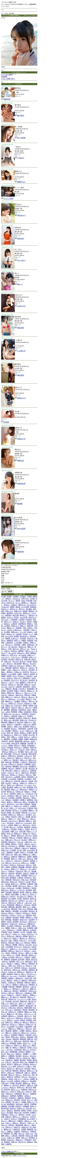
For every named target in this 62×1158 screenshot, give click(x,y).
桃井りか (4, 873)
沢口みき (20, 703)
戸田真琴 (4, 932)
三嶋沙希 (19, 686)
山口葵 (28, 882)
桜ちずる (29, 835)
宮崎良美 (13, 1096)
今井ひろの (18, 613)
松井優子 (29, 814)
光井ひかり (30, 934)
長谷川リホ (32, 617)
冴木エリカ (26, 1043)
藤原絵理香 (18, 741)
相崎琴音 (10, 640)
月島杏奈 (8, 917)
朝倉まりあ (7, 714)
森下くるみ (5, 1051)
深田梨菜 (16, 800)
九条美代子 (9, 1060)
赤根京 (7, 817)
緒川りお (17, 697)
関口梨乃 (16, 760)
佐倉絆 (9, 812)
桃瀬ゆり (16, 984)
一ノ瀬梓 (33, 1054)
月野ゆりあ (5, 1024)
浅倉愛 (32, 873)
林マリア (34, 829)
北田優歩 (23, 596)
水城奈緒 (4, 665)
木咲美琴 (21, 1135)
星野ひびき (20, 835)
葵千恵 (33, 817)
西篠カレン (21, 1028)
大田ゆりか (9, 1093)
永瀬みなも (25, 1127)
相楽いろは (18, 726)
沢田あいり (13, 775)
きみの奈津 (31, 850)
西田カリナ (21, 814)
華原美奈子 (26, 888)
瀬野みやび (12, 1121)
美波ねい (27, 791)
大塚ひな (16, 621)
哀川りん (24, 670)
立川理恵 (7, 632)
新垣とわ (17, 974)
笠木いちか (29, 1133)
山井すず (13, 1091)
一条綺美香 (13, 619)
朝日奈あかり (24, 636)
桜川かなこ (32, 938)
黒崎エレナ (28, 722)
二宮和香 (19, 930)
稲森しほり (9, 840)
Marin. (29, 710)
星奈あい (10, 1020)
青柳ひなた (19, 1140)
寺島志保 (14, 716)
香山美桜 (10, 787)
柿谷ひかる (12, 903)
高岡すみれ (32, 980)
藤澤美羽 (10, 613)
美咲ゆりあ (12, 999)
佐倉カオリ (16, 670)
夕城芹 (18, 875)
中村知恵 (19, 837)
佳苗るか (32, 615)
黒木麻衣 (32, 1010)
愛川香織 (16, 762)
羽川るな (4, 993)
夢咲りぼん (15, 1037)
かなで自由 (32, 949)
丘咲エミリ (16, 934)
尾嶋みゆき (23, 1001)
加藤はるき (5, 1096)
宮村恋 (7, 953)
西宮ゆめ (11, 942)
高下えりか (18, 947)
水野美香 (23, 884)
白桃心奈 (11, 873)
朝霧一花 (8, 1047)
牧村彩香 (17, 1110)
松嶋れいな (5, 655)
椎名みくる (10, 634)
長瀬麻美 (4, 768)
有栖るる (14, 1142)
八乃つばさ (9, 1049)
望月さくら (10, 955)
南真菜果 (21, 328)
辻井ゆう (22, 775)
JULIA (15, 676)
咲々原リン (16, 1102)
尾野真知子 (26, 678)
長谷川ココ (19, 823)
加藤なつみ (9, 705)
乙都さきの (16, 1033)
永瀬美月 (17, 1081)
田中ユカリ (9, 1010)
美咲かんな (18, 806)
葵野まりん (5, 1091)
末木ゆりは (26, 1075)
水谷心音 (30, 682)
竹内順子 (30, 716)
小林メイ (8, 984)
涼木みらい (25, 770)
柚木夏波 (13, 1043)
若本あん (23, 1037)
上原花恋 (19, 634)
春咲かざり (18, 833)
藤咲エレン (5, 997)
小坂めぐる (12, 665)
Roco (17, 682)
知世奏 (29, 1060)
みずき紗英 (22, 655)
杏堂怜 (29, 1110)
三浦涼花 (30, 808)
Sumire (23, 934)
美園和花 (11, 1058)
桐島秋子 (21, 1035)
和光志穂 (24, 754)
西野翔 (9, 676)
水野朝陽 (27, 764)
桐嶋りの (29, 821)
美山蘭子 (8, 730)
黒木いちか (9, 611)
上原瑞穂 (17, 777)
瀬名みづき (26, 833)
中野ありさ (12, 764)
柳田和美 (19, 907)
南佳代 (7, 1037)
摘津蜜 (20, 503)
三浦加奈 (20, 877)
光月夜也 (11, 798)
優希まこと (9, 806)
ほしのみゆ (12, 653)
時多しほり (21, 1091)
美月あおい (21, 215)
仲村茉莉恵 (22, 728)
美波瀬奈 (16, 919)
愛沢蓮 (15, 689)
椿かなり (13, 827)
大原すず (19, 995)
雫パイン (11, 600)
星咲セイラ (31, 997)
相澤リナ (17, 640)
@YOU (3, 747)
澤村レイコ (7, 621)
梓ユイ (18, 772)
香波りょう (30, 831)
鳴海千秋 (30, 1039)
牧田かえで (19, 758)
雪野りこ (14, 737)
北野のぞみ (19, 785)
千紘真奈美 (28, 1026)
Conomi (16, 1020)
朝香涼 (16, 940)
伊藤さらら (23, 783)
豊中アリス (9, 1041)
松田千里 (8, 1070)
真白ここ (4, 1058)
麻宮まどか (9, 781)
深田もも (27, 684)
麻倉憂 (7, 638)
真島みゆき (23, 789)
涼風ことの (23, 760)
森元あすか (32, 1001)
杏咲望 (23, 745)
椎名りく (7, 835)
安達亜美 (16, 921)
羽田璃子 (16, 932)
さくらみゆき (23, 949)
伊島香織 (12, 718)
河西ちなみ (5, 775)
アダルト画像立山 (7, 1151)
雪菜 (8, 737)
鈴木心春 (17, 781)
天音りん (29, 865)
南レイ (20, 284)
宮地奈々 (4, 982)
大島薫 (32, 863)
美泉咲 (29, 733)
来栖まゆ (27, 982)
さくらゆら (28, 785)
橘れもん (26, 663)
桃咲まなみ (22, 605)
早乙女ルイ (21, 676)
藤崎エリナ (9, 697)
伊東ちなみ (5, 850)
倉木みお (27, 942)
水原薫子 (26, 1054)
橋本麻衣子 (23, 991)
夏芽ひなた (19, 993)
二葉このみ (28, 903)
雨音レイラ (22, 716)
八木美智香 (9, 947)
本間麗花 (24, 875)
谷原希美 (13, 793)
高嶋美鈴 (4, 1106)
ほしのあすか (31, 605)
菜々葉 (19, 850)
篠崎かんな (7, 1129)
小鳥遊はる (28, 993)
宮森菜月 (17, 1131)
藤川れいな (23, 938)
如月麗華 (11, 1106)
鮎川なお (23, 661)
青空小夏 (16, 615)
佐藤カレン (13, 949)
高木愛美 (14, 1035)
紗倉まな (7, 623)
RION (10, 932)
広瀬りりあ (9, 854)
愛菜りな (4, 819)
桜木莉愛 (29, 600)
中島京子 (19, 913)
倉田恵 (34, 1072)
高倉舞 (31, 705)
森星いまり (26, 907)
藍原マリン (15, 884)
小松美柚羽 (13, 1005)
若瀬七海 (27, 659)
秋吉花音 (21, 959)
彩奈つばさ (25, 879)
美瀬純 (26, 739)
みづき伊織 (25, 607)
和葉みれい (26, 798)
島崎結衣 (10, 852)
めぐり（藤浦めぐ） (22, 603)
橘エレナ (21, 707)
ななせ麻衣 (19, 1026)
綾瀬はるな (33, 739)
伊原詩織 (10, 747)
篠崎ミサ (30, 647)
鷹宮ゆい (10, 980)
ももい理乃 (19, 804)
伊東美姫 (30, 640)
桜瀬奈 (19, 1043)
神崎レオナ (32, 840)
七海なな (7, 651)
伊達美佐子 (12, 1098)
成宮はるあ (5, 882)
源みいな (26, 1049)
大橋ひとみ (29, 730)
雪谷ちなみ (13, 882)
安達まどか (32, 955)
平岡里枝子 (28, 1140)
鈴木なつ (14, 1119)
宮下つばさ (5, 619)
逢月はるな (10, 804)
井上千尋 (32, 735)
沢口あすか (32, 720)
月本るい (13, 896)
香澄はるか (16, 879)
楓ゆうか (14, 858)
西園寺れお (22, 856)
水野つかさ (13, 655)
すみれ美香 (10, 1026)
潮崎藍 (7, 928)
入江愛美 (7, 626)
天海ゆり (34, 827)
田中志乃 (16, 1085)
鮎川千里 (7, 909)
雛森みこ (32, 810)
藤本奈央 (22, 821)
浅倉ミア (33, 1041)
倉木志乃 (13, 1108)
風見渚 (22, 1020)
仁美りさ (8, 1062)
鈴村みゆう (12, 842)
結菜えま (20, 903)
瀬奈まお (12, 837)
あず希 (22, 932)
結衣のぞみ (23, 919)
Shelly (10, 940)
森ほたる (11, 1075)
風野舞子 (21, 651)
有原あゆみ (29, 1005)
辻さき (32, 796)
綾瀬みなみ (18, 611)
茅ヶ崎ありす (14, 997)
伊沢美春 (26, 1112)
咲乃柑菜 (10, 1112)
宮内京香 (7, 1089)
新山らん (32, 697)
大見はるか (10, 1140)
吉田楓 (23, 1102)
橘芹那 (7, 894)
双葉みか (11, 695)
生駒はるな (19, 1018)
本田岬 (25, 735)
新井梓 (22, 892)
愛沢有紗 (23, 1060)
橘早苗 (26, 1104)
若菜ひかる (19, 659)
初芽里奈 (29, 867)
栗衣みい (16, 1123)
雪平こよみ (20, 961)
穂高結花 (4, 900)
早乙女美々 (10, 823)
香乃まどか (22, 1142)
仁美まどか (28, 756)
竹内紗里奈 (31, 745)
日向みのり (21, 1066)
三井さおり (32, 1077)
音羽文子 (10, 1064)
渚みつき (21, 1133)
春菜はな (14, 651)
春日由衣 (33, 772)
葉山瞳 (34, 871)
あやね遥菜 (21, 528)
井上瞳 (25, 768)
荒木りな (32, 701)
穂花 (27, 653)
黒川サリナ (28, 1016)
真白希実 (8, 810)
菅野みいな (23, 668)
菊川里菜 (16, 720)
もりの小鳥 (32, 940)
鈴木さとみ (21, 665)
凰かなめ (4, 940)
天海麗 (29, 596)
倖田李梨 (7, 789)
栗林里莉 (7, 739)
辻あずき (11, 686)
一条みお (26, 1079)
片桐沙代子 (16, 1129)
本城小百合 (32, 762)
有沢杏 (20, 844)
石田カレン (9, 1127)
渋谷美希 (30, 743)
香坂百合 (19, 936)
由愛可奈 (16, 668)
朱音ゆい (7, 605)
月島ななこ (23, 869)
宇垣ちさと (23, 940)
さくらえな (32, 812)
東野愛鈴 (7, 710)
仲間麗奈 (22, 846)
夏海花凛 (32, 963)
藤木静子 (23, 1085)
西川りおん (9, 848)
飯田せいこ (12, 1016)
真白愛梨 (16, 911)
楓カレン (27, 1125)
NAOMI (28, 846)
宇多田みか (18, 926)
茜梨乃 (3, 926)
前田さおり (5, 890)
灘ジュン (27, 871)
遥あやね (4, 1066)
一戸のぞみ (21, 890)
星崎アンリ (12, 819)
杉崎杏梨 (20, 779)
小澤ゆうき (9, 861)
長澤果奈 (29, 1020)
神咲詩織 (8, 668)
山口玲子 (8, 783)
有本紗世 (5, 837)
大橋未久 (26, 642)
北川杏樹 (10, 691)
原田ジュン (13, 749)
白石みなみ (21, 865)
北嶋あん (10, 1131)
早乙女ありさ (12, 846)
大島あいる (18, 672)
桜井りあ (16, 649)
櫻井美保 (14, 909)
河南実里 (32, 984)
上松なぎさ (21, 306)
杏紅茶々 (10, 963)
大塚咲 (19, 674)
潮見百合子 (5, 924)
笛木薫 (28, 817)
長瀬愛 (9, 596)
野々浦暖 (14, 1133)
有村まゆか (19, 1104)
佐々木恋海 (21, 137)
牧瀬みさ (19, 1054)
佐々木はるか (12, 647)
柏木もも (33, 1064)
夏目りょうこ (15, 1089)
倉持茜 (15, 886)
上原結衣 (14, 623)
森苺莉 (23, 1110)
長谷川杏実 (15, 743)
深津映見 (19, 628)
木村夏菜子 (32, 766)
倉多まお (24, 781)
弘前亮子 (26, 861)
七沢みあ (8, 1039)
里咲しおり (22, 858)
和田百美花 (32, 754)
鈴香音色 (29, 619)
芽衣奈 (16, 617)
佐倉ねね (24, 980)
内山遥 (31, 781)
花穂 (24, 850)
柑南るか (8, 1117)
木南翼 (23, 1129)
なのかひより (12, 821)
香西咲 (12, 607)
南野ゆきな (12, 756)
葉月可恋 (16, 1062)
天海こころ (22, 1003)
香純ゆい (14, 844)
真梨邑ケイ (29, 917)
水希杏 (27, 829)
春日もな (11, 768)
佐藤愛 (20, 739)
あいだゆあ (9, 636)
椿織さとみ (10, 1014)
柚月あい (10, 802)
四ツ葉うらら (31, 974)
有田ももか (32, 1089)
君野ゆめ (8, 689)
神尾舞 (22, 917)
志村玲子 (26, 806)
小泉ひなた (25, 1117)
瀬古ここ (30, 886)
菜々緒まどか (21, 896)
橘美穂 (16, 1060)
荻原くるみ (23, 1062)
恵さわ (33, 819)
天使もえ (16, 783)
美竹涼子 (10, 724)
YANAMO (4, 1098)
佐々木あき (5, 865)
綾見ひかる (19, 695)
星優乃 (16, 691)
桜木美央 (16, 917)
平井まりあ (16, 754)
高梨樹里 (7, 1133)
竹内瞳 (12, 1083)
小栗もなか (10, 1072)
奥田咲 (18, 600)
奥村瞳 (13, 835)
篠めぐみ (19, 796)
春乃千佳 (29, 1087)
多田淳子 (22, 1114)
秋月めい (27, 951)
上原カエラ (15, 638)
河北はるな (26, 947)
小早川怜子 (22, 689)
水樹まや (21, 944)
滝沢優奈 (29, 609)
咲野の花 (23, 1047)
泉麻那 (23, 640)
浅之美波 (27, 1068)
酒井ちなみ (7, 720)
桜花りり (33, 1106)
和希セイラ (31, 1102)
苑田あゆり (19, 978)
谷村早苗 (32, 680)
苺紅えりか (7, 938)
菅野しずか (12, 965)
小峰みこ (7, 1035)
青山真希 (33, 1081)
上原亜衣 (22, 619)
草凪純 (10, 745)
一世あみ (21, 158)
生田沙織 (4, 842)
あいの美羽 (31, 1119)
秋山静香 (32, 802)
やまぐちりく (5, 657)
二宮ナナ (11, 682)
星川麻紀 (21, 751)
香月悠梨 (17, 644)
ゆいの (6, 793)
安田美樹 (25, 657)
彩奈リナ (14, 928)
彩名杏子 (5, 741)
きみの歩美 (23, 617)
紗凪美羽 (11, 986)
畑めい (7, 1135)
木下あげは (5, 1005)
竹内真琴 (14, 829)
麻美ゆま (10, 672)
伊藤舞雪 (11, 1056)
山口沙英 (16, 1001)
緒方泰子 (16, 991)
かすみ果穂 (12, 674)
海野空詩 (29, 915)
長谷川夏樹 (15, 894)
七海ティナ (31, 1123)
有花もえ (24, 968)
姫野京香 (30, 626)
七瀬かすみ (28, 842)
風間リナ (4, 1056)
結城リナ (16, 938)
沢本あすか (27, 718)
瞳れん (25, 802)
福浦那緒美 (13, 1051)
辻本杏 (35, 835)
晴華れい (33, 995)
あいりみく (13, 976)
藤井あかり (16, 989)
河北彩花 (26, 1064)
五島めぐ (27, 1096)
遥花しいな (19, 942)
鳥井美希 (23, 997)
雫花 (33, 1075)
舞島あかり (19, 905)
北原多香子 (28, 712)
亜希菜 (25, 705)
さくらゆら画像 (6, 74)
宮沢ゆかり (26, 913)
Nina (24, 787)
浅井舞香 (7, 728)
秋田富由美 (10, 905)
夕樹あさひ (5, 829)
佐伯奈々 (30, 632)
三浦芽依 (8, 1144)
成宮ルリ (17, 770)
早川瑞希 (30, 852)
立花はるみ (19, 871)
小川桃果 (13, 850)
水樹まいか (5, 1043)
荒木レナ (33, 894)
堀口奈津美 (18, 663)
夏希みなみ (18, 802)
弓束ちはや (5, 1083)
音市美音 (32, 670)
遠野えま (30, 1085)
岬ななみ (29, 1028)
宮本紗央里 (22, 710)
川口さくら (21, 915)
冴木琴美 (24, 970)
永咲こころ (13, 808)
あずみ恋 (29, 944)
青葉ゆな (29, 1031)
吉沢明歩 (4, 659)
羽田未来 (21, 238)
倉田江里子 (29, 961)
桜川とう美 (29, 751)
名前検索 (4, 76)
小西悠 (23, 644)
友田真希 (7, 680)
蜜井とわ (8, 863)
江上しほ (20, 842)
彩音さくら (21, 965)
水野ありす (21, 439)
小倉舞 (16, 852)
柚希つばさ (18, 1041)
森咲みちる (27, 837)
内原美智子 (5, 1114)
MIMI (27, 749)
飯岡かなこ (9, 701)
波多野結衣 (22, 623)
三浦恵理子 (25, 714)
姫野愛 (7, 844)
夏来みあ (23, 1070)
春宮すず (33, 898)
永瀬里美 (30, 884)
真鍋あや (30, 1142)
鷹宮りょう (19, 693)
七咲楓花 (16, 596)
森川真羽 (17, 1100)
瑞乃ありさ (10, 1068)
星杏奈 (34, 724)
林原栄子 (27, 804)
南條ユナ (16, 1047)
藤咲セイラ (15, 869)
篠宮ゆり (29, 699)
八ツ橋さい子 (24, 894)
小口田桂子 (28, 779)
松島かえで (15, 626)
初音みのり (21, 653)
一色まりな (10, 772)
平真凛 (29, 1047)
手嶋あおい (10, 995)
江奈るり (13, 915)
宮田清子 (11, 1125)
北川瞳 (32, 598)
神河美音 (30, 909)
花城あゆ (14, 856)
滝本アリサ (19, 951)
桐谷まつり (5, 949)
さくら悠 (23, 632)
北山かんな (22, 924)
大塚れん (21, 829)
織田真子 (4, 674)
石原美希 (26, 630)
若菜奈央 (26, 898)
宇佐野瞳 (33, 1104)
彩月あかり (18, 747)
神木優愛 (7, 858)
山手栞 (3, 772)
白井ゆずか (5, 915)
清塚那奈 (7, 959)
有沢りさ (27, 737)
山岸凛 (9, 921)
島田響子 (20, 1096)
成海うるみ (18, 854)
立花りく (8, 1123)
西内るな (4, 942)
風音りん (13, 890)
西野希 (18, 1138)
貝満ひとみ (18, 787)
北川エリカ (15, 680)
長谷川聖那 (7, 754)
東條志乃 (10, 1077)
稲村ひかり (21, 398)
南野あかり (21, 972)
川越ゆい (17, 963)
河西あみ (11, 871)
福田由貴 (23, 1039)
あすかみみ (22, 808)
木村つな (26, 796)
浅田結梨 (8, 879)
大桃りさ (34, 749)
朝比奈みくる (8, 735)
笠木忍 (23, 777)
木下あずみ (23, 680)
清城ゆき (22, 1005)
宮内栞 (34, 888)
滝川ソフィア (28, 693)
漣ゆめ (16, 733)
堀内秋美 (27, 827)
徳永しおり (10, 1054)
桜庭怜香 (28, 1098)
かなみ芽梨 (12, 779)
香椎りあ (29, 892)
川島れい (10, 726)
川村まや (14, 707)
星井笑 (34, 913)
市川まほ (16, 661)
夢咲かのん (21, 1087)
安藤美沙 (26, 747)
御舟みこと (16, 1117)
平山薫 (3, 596)
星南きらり (12, 814)
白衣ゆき (22, 900)
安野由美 (33, 770)
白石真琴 (32, 919)
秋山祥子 (20, 764)
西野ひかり (12, 1028)
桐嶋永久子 (12, 722)
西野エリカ (29, 953)
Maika (23, 600)
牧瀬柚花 (32, 1062)
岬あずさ (17, 1127)
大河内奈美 (18, 1049)
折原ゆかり (28, 703)
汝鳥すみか (25, 772)
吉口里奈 (11, 957)
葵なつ (23, 974)
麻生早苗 (4, 722)
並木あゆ (32, 911)
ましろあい (21, 260)
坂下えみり (28, 1018)
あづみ (6, 808)
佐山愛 (29, 661)
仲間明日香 (21, 483)
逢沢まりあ (19, 1068)
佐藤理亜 (19, 986)
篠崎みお (26, 930)
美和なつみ (10, 785)
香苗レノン (7, 989)
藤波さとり (31, 1070)
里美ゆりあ (22, 647)
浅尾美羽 (19, 873)
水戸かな (33, 1049)
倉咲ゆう (29, 665)
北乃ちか (10, 617)
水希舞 (7, 867)
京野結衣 (17, 848)
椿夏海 (28, 1051)
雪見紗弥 (33, 607)
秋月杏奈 (4, 907)
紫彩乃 (7, 707)
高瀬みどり (25, 1081)
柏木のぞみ (10, 603)
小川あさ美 (5, 607)
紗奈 (9, 649)
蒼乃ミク (26, 1093)
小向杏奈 (20, 827)
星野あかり (26, 613)
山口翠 (28, 1114)
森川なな (13, 1087)
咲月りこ (19, 1075)
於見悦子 (19, 1106)
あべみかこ (16, 714)
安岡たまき (29, 1024)
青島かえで (25, 819)
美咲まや (22, 1024)
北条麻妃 (17, 701)
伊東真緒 (14, 867)
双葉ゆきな (29, 972)
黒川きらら (9, 644)
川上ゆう (23, 621)
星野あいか (18, 1022)
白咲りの (29, 1091)
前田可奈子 (7, 970)
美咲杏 (28, 959)
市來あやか (10, 930)
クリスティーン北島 (24, 999)
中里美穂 (8, 892)
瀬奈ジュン (15, 789)
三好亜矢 (19, 888)
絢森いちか (14, 831)
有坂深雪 (16, 1039)
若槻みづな (5, 896)
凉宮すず (22, 882)
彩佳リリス (32, 875)
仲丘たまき (22, 886)
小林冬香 (30, 728)
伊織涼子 (32, 789)
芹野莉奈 (14, 953)
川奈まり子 (10, 758)
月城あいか (9, 1045)
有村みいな (21, 1108)
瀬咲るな (8, 944)
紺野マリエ (18, 1045)
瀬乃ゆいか (13, 609)
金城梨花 (33, 1093)
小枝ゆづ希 (28, 978)
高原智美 (21, 551)
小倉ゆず (26, 674)
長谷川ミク (5, 609)
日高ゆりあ (19, 791)
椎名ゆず (23, 1123)
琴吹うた (24, 1138)
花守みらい (13, 1024)
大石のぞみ (18, 705)
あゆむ (33, 741)
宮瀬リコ (4, 756)
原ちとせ (17, 840)
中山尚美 (8, 1001)
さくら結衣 (21, 699)
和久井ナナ (28, 758)
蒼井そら (10, 663)
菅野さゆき (10, 693)
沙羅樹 (22, 1031)
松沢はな (10, 678)
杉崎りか (24, 963)
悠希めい (24, 701)
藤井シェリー (30, 651)
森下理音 (20, 684)
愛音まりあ (16, 970)
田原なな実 (29, 1135)
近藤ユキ (27, 1072)
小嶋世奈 (20, 1012)
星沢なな (22, 609)
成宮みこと (28, 1121)
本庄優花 (29, 890)
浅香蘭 (32, 1079)
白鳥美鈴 (19, 798)
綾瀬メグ (23, 626)
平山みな (22, 749)
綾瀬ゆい (11, 978)
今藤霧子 (20, 1121)
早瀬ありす (12, 703)
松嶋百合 (4, 1079)
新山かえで (18, 678)
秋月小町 (29, 1108)
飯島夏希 (16, 766)
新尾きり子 (9, 1022)
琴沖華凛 (32, 1138)
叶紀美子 (14, 817)
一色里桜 (10, 825)
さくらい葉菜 (8, 198)
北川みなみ (10, 888)
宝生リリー (18, 1079)
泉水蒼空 (19, 1056)
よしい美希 (12, 1066)
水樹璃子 (8, 1102)
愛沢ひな (17, 745)
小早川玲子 (22, 976)
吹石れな (13, 865)
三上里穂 (10, 926)
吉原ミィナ (32, 657)
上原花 (7, 712)
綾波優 (25, 611)
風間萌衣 (4, 951)
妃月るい (26, 1056)
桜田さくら (13, 751)
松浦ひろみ (23, 720)
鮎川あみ (27, 741)
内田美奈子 (31, 777)
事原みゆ (21, 460)
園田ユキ (8, 1033)
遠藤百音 (21, 1098)
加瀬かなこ (31, 1003)
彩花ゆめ (8, 766)
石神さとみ (32, 991)
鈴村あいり (12, 684)
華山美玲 (20, 756)
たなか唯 (10, 1081)
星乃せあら (23, 921)
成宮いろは (22, 928)
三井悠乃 (33, 930)
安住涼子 (29, 676)
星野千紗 (33, 747)
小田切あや (10, 796)
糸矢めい (7, 716)
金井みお (5, 961)
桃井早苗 (26, 1041)
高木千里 (4, 999)
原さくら (30, 1100)
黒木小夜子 (9, 770)
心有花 (20, 737)
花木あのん (28, 877)
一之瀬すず (21, 351)
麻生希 (18, 607)
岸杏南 (18, 955)
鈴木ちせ (11, 875)
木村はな (5, 751)
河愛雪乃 (4, 978)
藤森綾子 (23, 682)
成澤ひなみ (23, 984)
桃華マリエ (7, 760)
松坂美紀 (10, 974)
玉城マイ (23, 852)
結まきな (33, 1056)
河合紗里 (20, 1016)
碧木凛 (34, 905)
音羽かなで (31, 638)
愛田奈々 (30, 623)
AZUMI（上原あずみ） (14, 630)
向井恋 (34, 947)
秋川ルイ (16, 810)
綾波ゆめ (33, 848)
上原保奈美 (9, 642)
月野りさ (23, 649)
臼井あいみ (12, 972)
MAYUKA (4, 718)
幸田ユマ (17, 980)
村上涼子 (33, 663)
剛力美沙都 (5, 1108)
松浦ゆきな (25, 1131)
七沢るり (32, 668)
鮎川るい (14, 728)
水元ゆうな (16, 598)
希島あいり (31, 691)
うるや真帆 (18, 642)
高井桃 (32, 674)
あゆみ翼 (22, 831)
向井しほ (10, 833)
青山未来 (4, 821)
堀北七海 (8, 762)
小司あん (7, 869)
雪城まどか (9, 1100)
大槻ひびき (7, 661)
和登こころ (13, 1114)
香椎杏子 (19, 768)
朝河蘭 (3, 726)
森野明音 (7, 99)
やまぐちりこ (15, 657)
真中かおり (26, 825)
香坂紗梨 (30, 1037)
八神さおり (25, 989)
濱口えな (29, 965)
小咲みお (23, 691)
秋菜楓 (16, 636)
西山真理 (8, 1031)
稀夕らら (21, 817)
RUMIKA (11, 659)
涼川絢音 (4, 814)
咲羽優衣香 (22, 1119)
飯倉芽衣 (16, 1070)
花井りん (29, 775)
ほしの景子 (32, 869)
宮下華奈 (8, 886)
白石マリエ (10, 1018)
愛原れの (10, 1110)
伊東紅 (20, 712)
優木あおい (12, 699)
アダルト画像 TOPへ (8, 78)
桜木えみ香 (5, 877)
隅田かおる (18, 1064)
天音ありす (13, 924)
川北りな (19, 1058)
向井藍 (7, 884)
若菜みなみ (10, 936)
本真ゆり (8, 598)
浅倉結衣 (24, 1089)
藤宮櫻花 (21, 375)
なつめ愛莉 (23, 810)
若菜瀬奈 (12, 961)
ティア (31, 634)
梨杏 (2, 762)
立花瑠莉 (29, 932)
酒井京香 (24, 955)
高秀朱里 (32, 970)
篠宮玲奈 (26, 986)
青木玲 (29, 621)
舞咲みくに (10, 628)
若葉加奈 (14, 959)
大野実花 (17, 1077)
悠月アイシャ (28, 1014)
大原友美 (29, 1035)
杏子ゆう (21, 953)
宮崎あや (8, 800)
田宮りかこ (19, 957)
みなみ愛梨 (23, 911)
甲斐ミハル (5, 1003)
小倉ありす (25, 848)
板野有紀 (8, 615)
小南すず (7, 1119)
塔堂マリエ (18, 735)
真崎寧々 (16, 1031)
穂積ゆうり (7, 1085)
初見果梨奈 (10, 1104)
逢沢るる (30, 858)
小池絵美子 (18, 724)
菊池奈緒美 (19, 1125)
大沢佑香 (23, 638)
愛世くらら (26, 1045)
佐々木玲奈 (12, 898)
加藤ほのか (31, 924)
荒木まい (11, 913)
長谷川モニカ (12, 900)
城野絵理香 (28, 1007)
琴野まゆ (27, 695)
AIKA (19, 819)
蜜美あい (16, 730)
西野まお (11, 951)
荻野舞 (25, 936)
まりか (22, 730)
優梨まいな (28, 1012)
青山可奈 (20, 722)
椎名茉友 (8, 919)
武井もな (11, 993)
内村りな (4, 846)
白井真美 (19, 718)
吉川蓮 (19, 898)
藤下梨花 (21, 115)
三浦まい (29, 1066)
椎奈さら (33, 1022)
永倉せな (26, 873)
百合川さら (9, 777)
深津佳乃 (22, 1051)
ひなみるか (28, 823)
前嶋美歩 (33, 653)
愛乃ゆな (20, 1007)
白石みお (27, 905)
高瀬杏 (29, 856)
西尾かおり (15, 632)
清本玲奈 (17, 968)
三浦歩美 (14, 1135)
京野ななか (25, 598)
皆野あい (30, 896)
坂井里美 (33, 879)
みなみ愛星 (26, 926)
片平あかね (29, 793)
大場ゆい (30, 628)
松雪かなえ (12, 982)
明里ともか (13, 1003)
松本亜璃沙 (31, 689)
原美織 (32, 861)
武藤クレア (31, 655)
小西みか (27, 844)
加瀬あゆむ (31, 644)
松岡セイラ (32, 783)
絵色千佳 (26, 672)
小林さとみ (26, 724)
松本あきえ (26, 1058)
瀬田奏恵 (30, 1129)
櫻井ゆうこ (23, 615)
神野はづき (5, 976)
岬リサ (3, 785)
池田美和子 (26, 686)
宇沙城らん (5, 749)
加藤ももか (7, 991)
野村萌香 (14, 712)
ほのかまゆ (23, 766)
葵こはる (4, 764)
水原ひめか (12, 1007)
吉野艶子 (23, 800)
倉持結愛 (30, 787)
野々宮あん (19, 1014)
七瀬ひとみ (10, 1138)
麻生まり (26, 1022)
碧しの (33, 844)
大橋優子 (33, 1112)
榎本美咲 (20, 982)
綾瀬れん (23, 733)
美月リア (8, 934)
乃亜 (24, 628)
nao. (28, 649)
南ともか (29, 707)
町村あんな (10, 791)
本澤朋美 (26, 726)
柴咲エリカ (32, 760)
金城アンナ (20, 793)
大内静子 (27, 957)
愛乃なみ (24, 697)
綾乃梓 (11, 741)
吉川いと (4, 871)
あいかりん (16, 863)
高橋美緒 (23, 743)
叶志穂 (25, 634)
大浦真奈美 (18, 1093)
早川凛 (6, 827)
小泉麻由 (14, 739)
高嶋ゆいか (26, 854)
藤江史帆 (4, 1075)
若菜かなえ (32, 921)
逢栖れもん (21, 182)
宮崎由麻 (26, 1106)
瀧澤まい (26, 995)
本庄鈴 (23, 1100)
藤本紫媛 (21, 867)
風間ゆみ (32, 611)
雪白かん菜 (18, 1112)
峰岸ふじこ (25, 863)
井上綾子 (24, 840)
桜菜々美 (10, 733)
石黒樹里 (30, 928)
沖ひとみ (33, 672)
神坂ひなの (31, 976)
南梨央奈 (14, 710)
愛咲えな (7, 856)
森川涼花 (32, 768)
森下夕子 (34, 959)
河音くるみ (22, 909)
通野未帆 (11, 907)
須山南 (6, 422)
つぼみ (9, 670)
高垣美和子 (18, 1010)
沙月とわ (24, 1077)
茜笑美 (25, 1010)
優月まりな (25, 1033)
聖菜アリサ (9, 968)
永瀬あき (14, 605)
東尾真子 (8, 911)
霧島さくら (18, 825)
